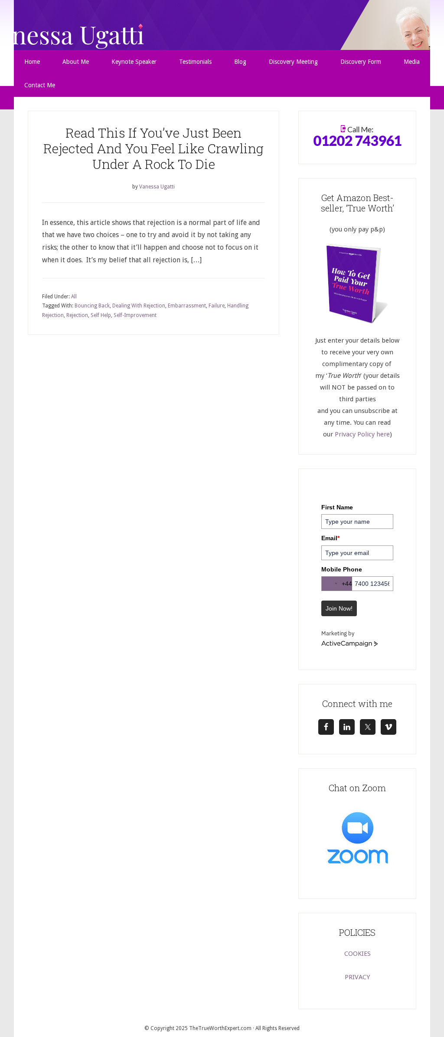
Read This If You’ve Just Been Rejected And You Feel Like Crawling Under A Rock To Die (153, 148)
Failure (217, 306)
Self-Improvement (135, 315)
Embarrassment (187, 306)
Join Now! (339, 608)
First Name (337, 507)
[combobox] (337, 584)
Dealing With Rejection (138, 306)
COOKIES (357, 954)
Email (330, 538)
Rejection (77, 315)
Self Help (101, 315)
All (74, 297)
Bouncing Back (92, 306)
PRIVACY (357, 977)
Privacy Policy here (362, 434)
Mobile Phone (341, 569)
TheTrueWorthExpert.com (220, 1028)
